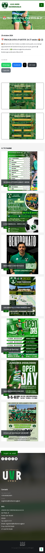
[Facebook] (2, 458)
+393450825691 (6, 495)
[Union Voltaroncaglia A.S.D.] (11, 5)
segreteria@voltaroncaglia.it (10, 501)
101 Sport (30, 548)
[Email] (16, 458)
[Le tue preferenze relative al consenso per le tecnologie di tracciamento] (41, 549)
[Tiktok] (9, 458)
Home (15, 14)
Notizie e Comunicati (25, 14)
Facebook (17, 65)
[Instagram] (6, 458)
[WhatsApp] (12, 458)
